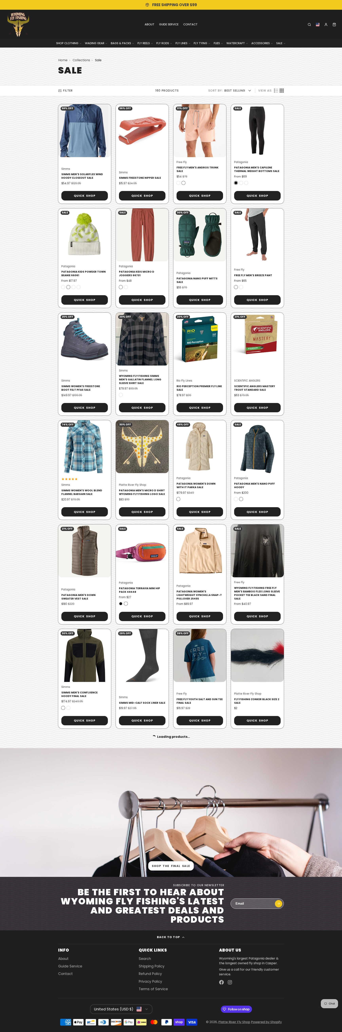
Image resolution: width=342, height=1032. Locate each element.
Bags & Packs (121, 43)
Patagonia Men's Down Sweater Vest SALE (84, 574)
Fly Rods (162, 43)
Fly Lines (181, 43)
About (149, 24)
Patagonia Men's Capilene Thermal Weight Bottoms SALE (257, 154)
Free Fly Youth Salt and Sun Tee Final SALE (199, 678)
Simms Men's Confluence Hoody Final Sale (84, 678)
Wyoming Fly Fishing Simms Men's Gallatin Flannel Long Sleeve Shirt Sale (142, 364)
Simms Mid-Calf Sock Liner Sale (142, 678)
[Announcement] (171, 5)
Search (145, 958)
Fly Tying (200, 43)
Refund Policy (150, 973)
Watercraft (235, 43)
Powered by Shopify (266, 1022)
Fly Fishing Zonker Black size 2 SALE (257, 678)
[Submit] (278, 903)
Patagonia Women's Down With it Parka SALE (199, 470)
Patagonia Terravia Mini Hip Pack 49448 (142, 574)
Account (326, 24)
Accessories (260, 43)
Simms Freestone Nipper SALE (142, 154)
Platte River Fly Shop (234, 1022)
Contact (190, 24)
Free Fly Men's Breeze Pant (257, 258)
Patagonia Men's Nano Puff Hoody (257, 470)
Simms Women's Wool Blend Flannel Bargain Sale (84, 470)
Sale (279, 43)
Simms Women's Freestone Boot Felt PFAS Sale (84, 364)
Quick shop (84, 196)
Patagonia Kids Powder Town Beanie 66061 (84, 258)
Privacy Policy (150, 981)
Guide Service (169, 24)
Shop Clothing (67, 43)
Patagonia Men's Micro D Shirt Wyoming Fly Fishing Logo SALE (142, 470)
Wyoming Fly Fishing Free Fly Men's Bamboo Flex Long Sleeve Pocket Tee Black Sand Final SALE (257, 574)
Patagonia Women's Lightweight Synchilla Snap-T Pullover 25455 (199, 574)
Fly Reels (144, 43)
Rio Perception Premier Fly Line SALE (199, 364)
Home (62, 60)
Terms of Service (153, 989)
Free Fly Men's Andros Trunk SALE (199, 154)
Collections (81, 60)
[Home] (18, 24)
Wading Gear (94, 43)
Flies (217, 43)
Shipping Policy (151, 966)
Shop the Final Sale (171, 866)
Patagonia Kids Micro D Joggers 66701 (142, 258)
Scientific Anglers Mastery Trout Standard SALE (257, 364)
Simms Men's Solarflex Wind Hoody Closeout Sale (84, 154)
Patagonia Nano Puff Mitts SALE (199, 258)
